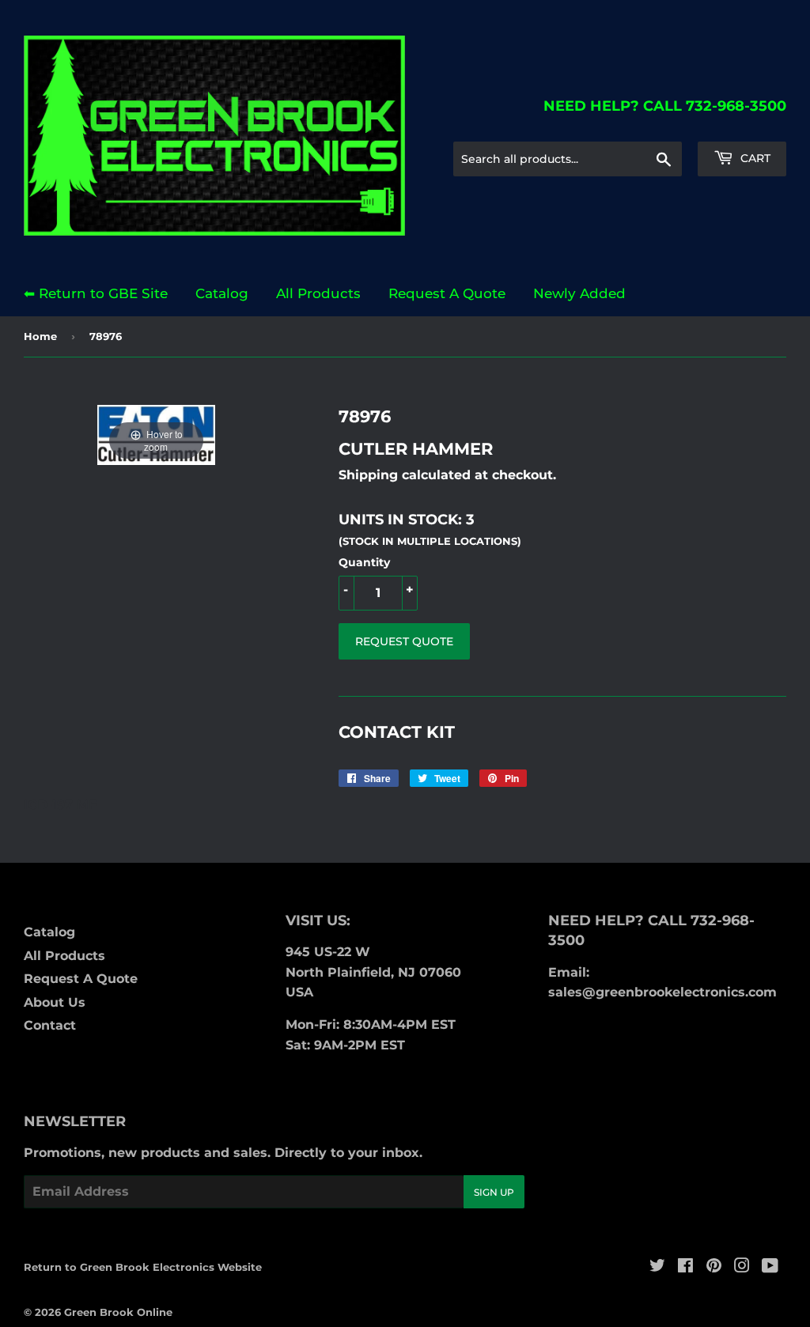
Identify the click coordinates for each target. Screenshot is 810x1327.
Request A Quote (446, 293)
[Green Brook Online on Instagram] (742, 1267)
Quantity (364, 562)
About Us (54, 1002)
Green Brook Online (118, 1312)
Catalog (221, 293)
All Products (318, 293)
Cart (753, 158)
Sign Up (494, 1192)
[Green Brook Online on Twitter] (657, 1267)
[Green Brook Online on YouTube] (770, 1267)
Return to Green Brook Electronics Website (143, 1267)
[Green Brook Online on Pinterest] (714, 1267)
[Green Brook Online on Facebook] (685, 1267)
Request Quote (404, 641)
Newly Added (579, 293)
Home (40, 336)
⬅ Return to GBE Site (96, 293)
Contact (50, 1025)
